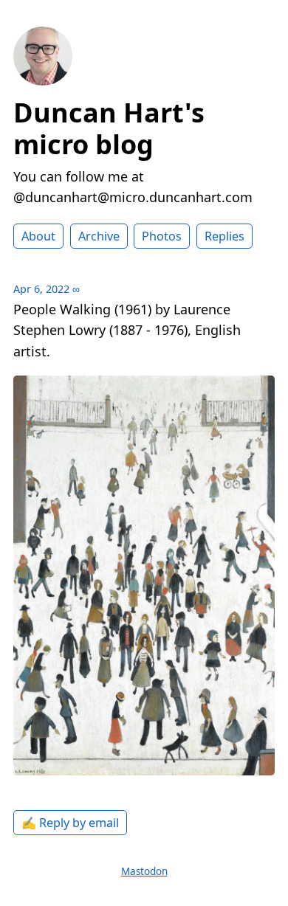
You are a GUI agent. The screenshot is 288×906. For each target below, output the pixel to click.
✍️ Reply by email (70, 823)
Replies (224, 236)
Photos (162, 236)
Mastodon (144, 871)
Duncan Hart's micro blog (109, 128)
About (38, 236)
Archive (99, 236)
